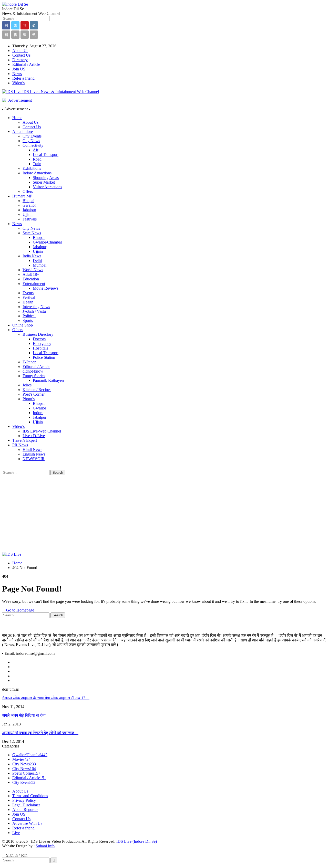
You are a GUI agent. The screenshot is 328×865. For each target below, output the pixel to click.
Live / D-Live (34, 436)
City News (31, 141)
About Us (20, 50)
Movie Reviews (45, 288)
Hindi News (32, 449)
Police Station (44, 357)
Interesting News (36, 306)
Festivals (30, 219)
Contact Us (21, 55)
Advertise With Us (27, 823)
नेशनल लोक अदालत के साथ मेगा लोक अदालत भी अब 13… (45, 698)
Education (31, 279)
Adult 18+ (31, 274)
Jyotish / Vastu (34, 311)
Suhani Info (45, 846)
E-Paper (29, 362)
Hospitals (40, 348)
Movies (21, 759)
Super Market (44, 182)
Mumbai (39, 265)
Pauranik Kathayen (48, 380)
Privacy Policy (24, 800)
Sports (28, 320)
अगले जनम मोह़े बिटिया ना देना (24, 715)
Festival (29, 297)
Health (28, 302)
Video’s (18, 83)
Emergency (42, 343)
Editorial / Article (26, 64)
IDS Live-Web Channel (42, 431)
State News (32, 233)
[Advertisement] (164, 514)
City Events (32, 136)
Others (17, 330)
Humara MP (22, 196)
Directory (20, 60)
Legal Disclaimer (26, 805)
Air (35, 150)
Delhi (37, 260)
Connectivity (33, 145)
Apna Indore (22, 131)
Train (37, 164)
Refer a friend (23, 78)
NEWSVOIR (34, 459)
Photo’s (29, 399)
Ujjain (28, 214)
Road (37, 159)
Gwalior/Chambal (47, 242)
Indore (38, 412)
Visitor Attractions (47, 187)
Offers (28, 191)
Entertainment (34, 283)
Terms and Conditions (30, 796)
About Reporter (25, 809)
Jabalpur (29, 210)
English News (34, 454)
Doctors (39, 339)
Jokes (27, 385)
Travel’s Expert (24, 440)
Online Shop (22, 325)
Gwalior (29, 205)
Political (29, 316)
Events (28, 293)
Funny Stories (34, 376)
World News (33, 270)
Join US (18, 69)
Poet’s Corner (34, 394)
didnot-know (33, 371)
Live (16, 832)
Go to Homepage (19, 610)
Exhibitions (32, 168)
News (17, 73)
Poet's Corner (26, 773)
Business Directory (38, 334)
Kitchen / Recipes (37, 389)
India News (32, 256)
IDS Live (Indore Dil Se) (136, 841)
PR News (20, 445)
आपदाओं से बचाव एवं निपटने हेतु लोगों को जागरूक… (40, 733)
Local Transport (45, 154)
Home (17, 117)
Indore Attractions (37, 173)
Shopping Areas (46, 177)
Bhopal (28, 200)
